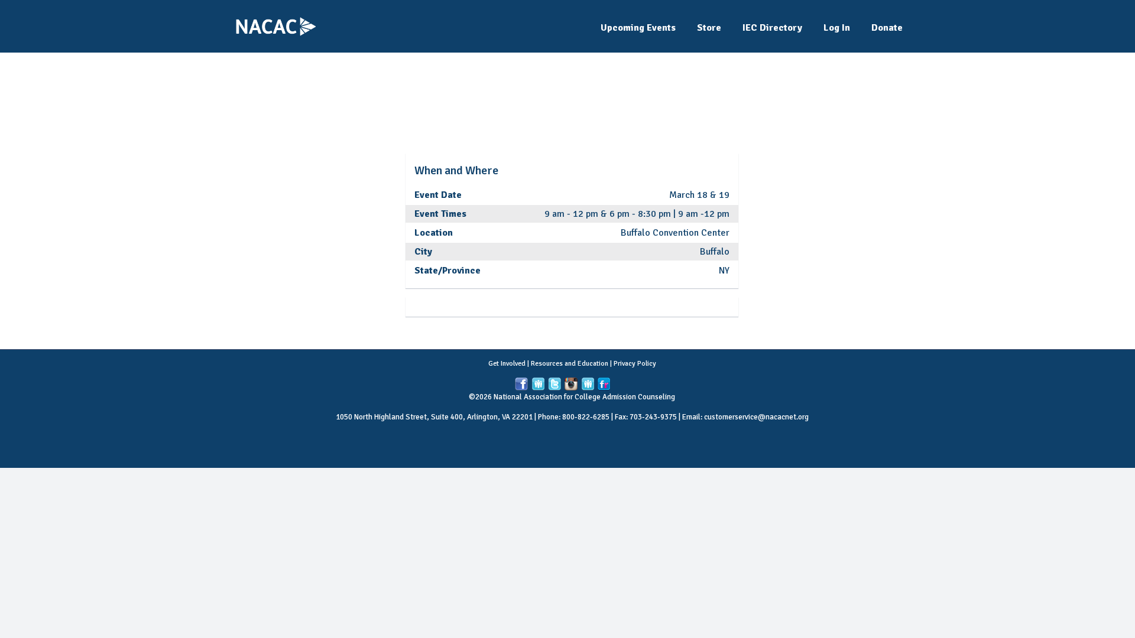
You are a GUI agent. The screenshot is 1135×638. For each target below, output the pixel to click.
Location (433, 233)
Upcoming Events (638, 28)
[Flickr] (604, 384)
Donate (887, 28)
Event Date (438, 195)
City (423, 252)
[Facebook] (521, 384)
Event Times (440, 214)
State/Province (447, 270)
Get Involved (507, 363)
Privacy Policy (635, 363)
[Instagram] (571, 384)
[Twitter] (554, 384)
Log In (836, 28)
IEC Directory (772, 28)
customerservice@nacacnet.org (756, 417)
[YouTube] (587, 384)
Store (709, 28)
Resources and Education (569, 363)
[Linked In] (537, 384)
